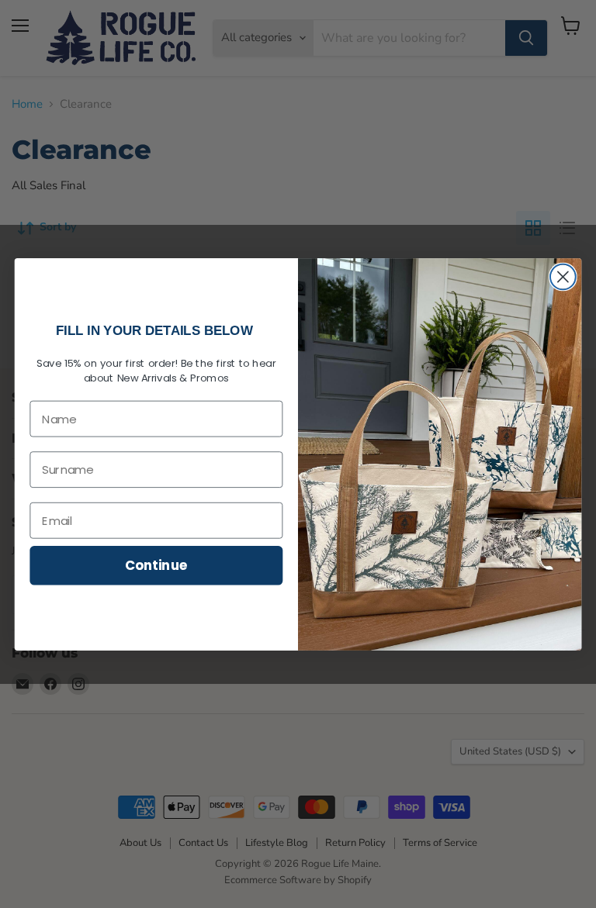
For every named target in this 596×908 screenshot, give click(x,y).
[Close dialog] (563, 276)
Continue (156, 565)
